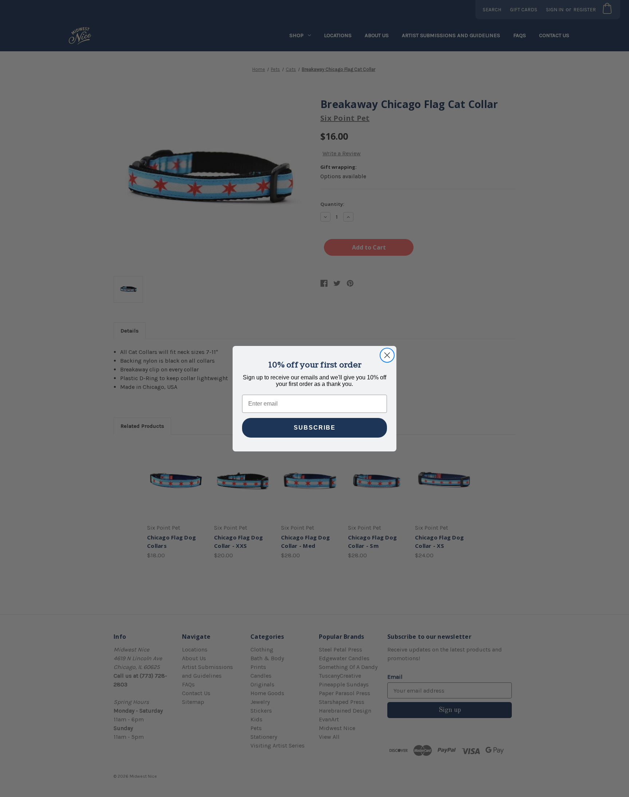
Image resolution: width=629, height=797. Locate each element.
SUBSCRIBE (315, 428)
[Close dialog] (387, 355)
